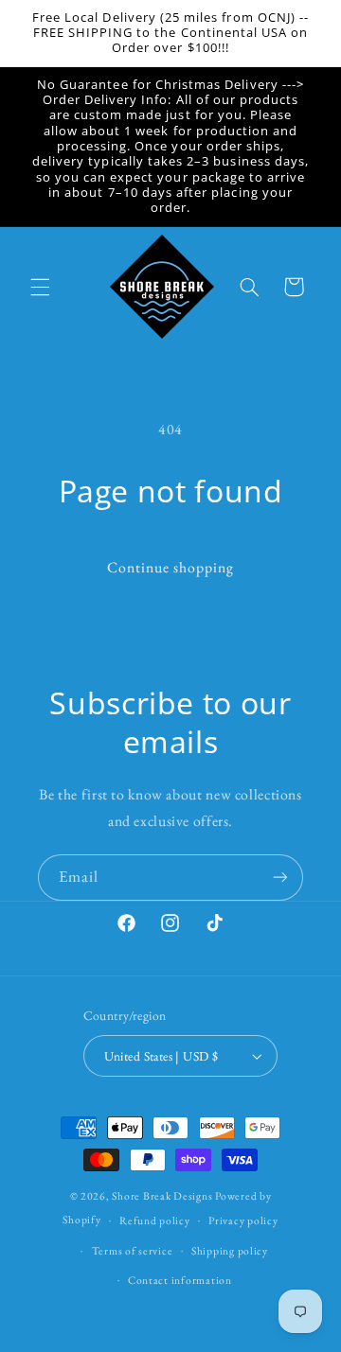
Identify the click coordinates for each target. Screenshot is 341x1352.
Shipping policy (229, 1250)
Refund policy (154, 1220)
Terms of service (132, 1250)
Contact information (180, 1280)
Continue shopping (171, 567)
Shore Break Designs (162, 1195)
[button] (40, 286)
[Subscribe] (280, 877)
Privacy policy (243, 1220)
